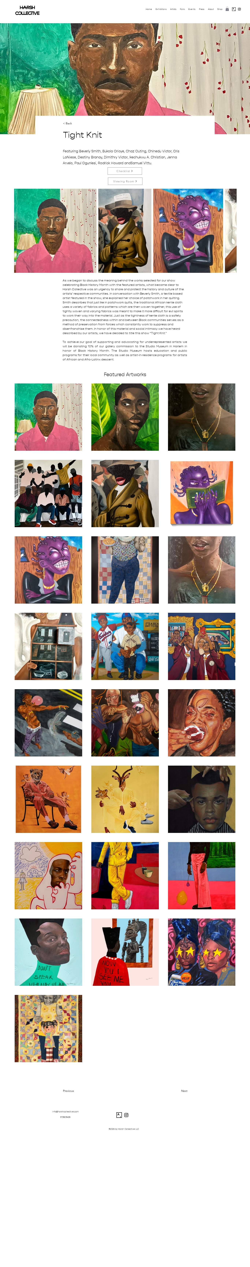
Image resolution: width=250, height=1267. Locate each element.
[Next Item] (230, 230)
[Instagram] (239, 9)
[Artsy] (234, 9)
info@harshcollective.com (65, 1111)
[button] (227, 9)
